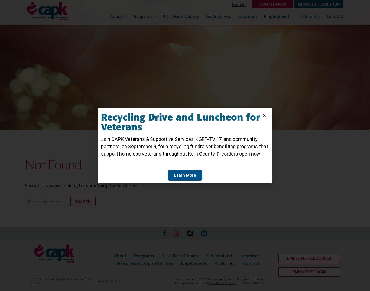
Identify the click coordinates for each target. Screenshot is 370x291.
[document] (185, 145)
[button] (264, 115)
